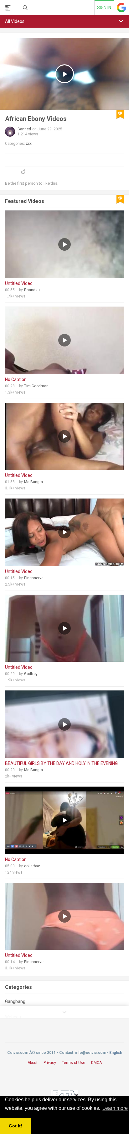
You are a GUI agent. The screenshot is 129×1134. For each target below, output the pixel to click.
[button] (121, 21)
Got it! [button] (15, 1125)
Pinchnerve (34, 578)
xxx (29, 143)
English (115, 1052)
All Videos (14, 21)
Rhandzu (32, 290)
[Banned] (10, 132)
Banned (24, 129)
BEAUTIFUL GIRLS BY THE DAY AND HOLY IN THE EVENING (61, 763)
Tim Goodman (36, 386)
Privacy (50, 1062)
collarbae (32, 866)
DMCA (96, 1062)
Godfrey (31, 674)
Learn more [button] (115, 1108)
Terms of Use (73, 1062)
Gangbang (15, 1001)
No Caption (16, 379)
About (33, 1062)
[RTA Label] (64, 1095)
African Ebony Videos (36, 119)
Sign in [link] (104, 7)
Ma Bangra (33, 482)
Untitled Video (19, 283)
